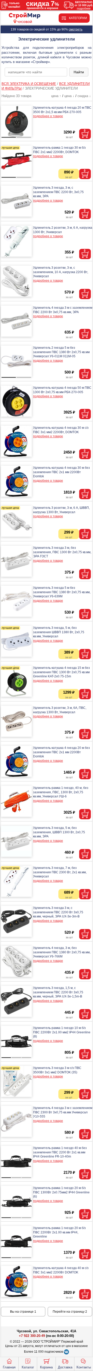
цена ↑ (56, 96)
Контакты (83, 1367)
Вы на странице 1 (23, 1311)
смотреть (75, 29)
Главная (9, 1367)
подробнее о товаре (48, 116)
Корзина (46, 1367)
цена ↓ (69, 96)
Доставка (65, 1367)
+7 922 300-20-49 (32, 1336)
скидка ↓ (84, 96)
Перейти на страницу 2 (70, 1311)
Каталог (28, 1367)
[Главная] (24, 15)
